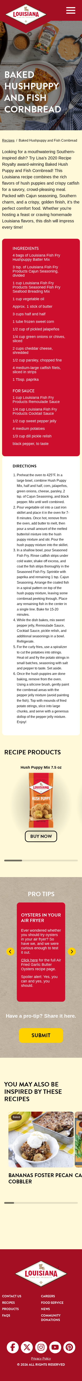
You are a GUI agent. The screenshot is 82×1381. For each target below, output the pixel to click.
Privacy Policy (41, 1358)
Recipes (8, 140)
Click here (29, 960)
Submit (41, 1035)
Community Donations (51, 1317)
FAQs (6, 1315)
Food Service (52, 1303)
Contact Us (11, 1296)
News (45, 1309)
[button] (10, 952)
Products (10, 1309)
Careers (48, 1296)
